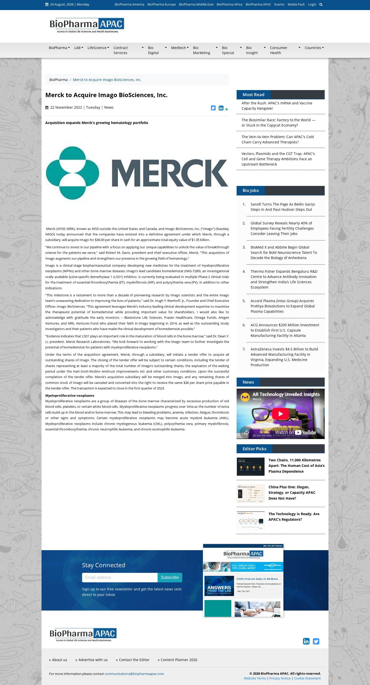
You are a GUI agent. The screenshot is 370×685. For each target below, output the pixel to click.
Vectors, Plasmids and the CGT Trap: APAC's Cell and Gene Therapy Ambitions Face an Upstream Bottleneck (278, 154)
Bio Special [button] (228, 50)
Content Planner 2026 (179, 659)
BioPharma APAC (258, 4)
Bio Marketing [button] (201, 50)
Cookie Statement (307, 678)
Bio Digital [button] (153, 50)
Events (279, 4)
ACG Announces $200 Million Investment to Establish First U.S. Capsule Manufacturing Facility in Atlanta (285, 330)
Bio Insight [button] (252, 50)
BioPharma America (129, 4)
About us (59, 659)
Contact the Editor (134, 659)
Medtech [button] (178, 48)
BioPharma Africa (229, 4)
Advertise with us (93, 659)
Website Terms (255, 678)
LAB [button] (77, 48)
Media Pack (296, 4)
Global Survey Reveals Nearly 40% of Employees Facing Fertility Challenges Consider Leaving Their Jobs (282, 228)
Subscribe (170, 577)
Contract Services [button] (121, 50)
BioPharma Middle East (196, 4)
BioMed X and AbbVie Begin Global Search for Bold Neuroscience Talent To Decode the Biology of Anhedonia (284, 252)
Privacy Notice (280, 678)
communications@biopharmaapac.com (134, 673)
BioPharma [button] (58, 48)
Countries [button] (313, 48)
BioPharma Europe (161, 4)
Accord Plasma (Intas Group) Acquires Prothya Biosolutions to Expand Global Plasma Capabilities (283, 306)
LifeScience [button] (97, 48)
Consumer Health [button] (278, 50)
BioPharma (58, 79)
